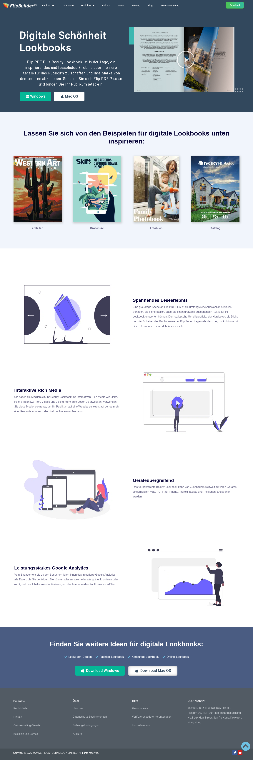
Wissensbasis (140, 708)
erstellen (37, 228)
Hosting (136, 5)
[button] (186, 59)
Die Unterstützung (169, 5)
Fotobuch (156, 228)
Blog (150, 5)
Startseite (68, 5)
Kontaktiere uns (141, 725)
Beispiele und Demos (26, 733)
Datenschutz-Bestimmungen (90, 716)
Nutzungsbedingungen (86, 725)
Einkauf (106, 5)
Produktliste (21, 708)
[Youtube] (240, 752)
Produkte (86, 5)
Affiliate (77, 733)
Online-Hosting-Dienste (27, 725)
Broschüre (97, 228)
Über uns (78, 708)
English (46, 5)
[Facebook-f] (234, 752)
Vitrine (121, 5)
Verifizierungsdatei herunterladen (152, 716)
